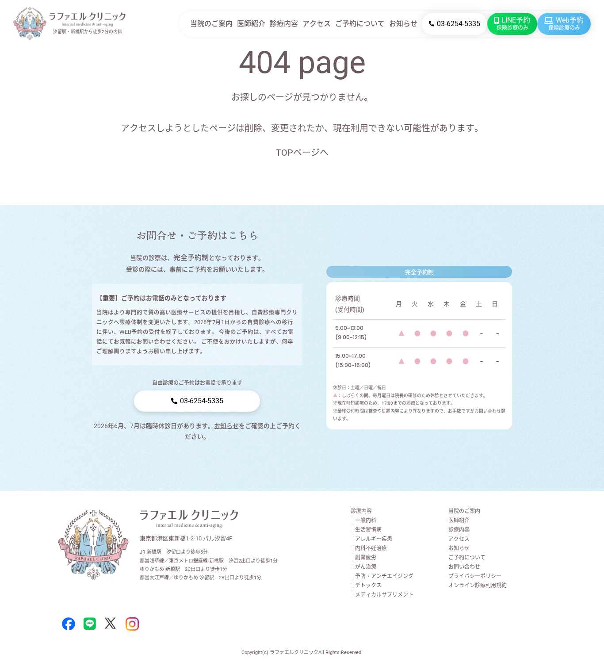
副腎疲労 (365, 558)
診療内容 (284, 23)
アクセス (316, 23)
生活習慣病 (368, 530)
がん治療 (365, 567)
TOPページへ (302, 152)
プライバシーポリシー (474, 576)
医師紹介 (251, 23)
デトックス (368, 585)
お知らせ (403, 23)
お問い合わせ (464, 567)
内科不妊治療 (371, 548)
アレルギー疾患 (373, 539)
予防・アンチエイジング (384, 576)
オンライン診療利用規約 (477, 585)
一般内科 (365, 520)
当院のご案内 (211, 23)
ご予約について (360, 23)
